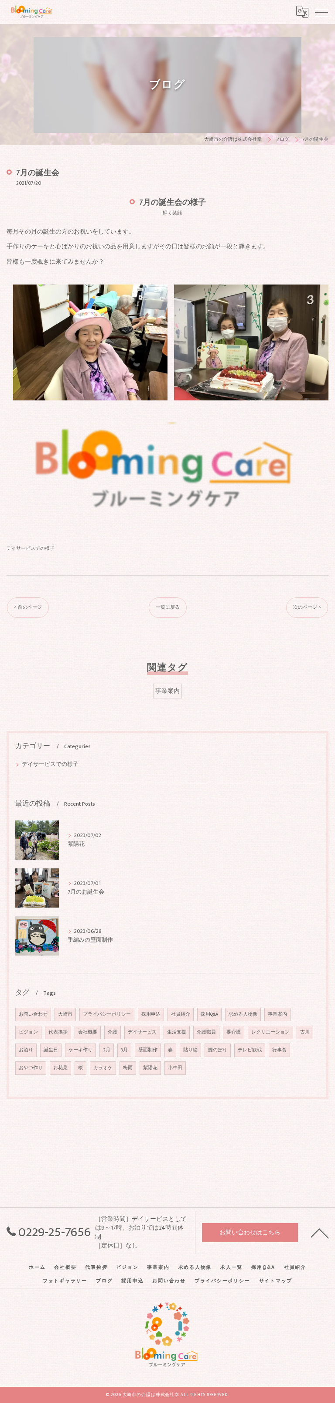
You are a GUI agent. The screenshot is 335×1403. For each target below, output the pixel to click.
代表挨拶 (58, 1032)
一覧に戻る (168, 607)
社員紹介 (180, 1014)
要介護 (233, 1032)
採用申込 (151, 1014)
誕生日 (51, 1050)
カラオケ (103, 1068)
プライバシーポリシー (107, 1014)
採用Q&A (209, 1014)
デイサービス (142, 1032)
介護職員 (206, 1032)
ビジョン (28, 1032)
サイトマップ (276, 1281)
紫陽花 (150, 1068)
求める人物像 (243, 1014)
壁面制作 (147, 1050)
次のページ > (307, 607)
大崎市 (65, 1014)
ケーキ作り (80, 1050)
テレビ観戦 (250, 1050)
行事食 (279, 1050)
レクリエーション (270, 1032)
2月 (106, 1050)
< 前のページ (28, 607)
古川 (305, 1032)
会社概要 (87, 1032)
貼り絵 (190, 1050)
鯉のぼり (217, 1050)
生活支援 (176, 1032)
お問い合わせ (33, 1014)
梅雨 (128, 1068)
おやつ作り (31, 1068)
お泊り (26, 1050)
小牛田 (175, 1068)
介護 (112, 1032)
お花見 (60, 1068)
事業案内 (167, 691)
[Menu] (321, 11)
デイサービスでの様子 (31, 548)
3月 (124, 1050)
